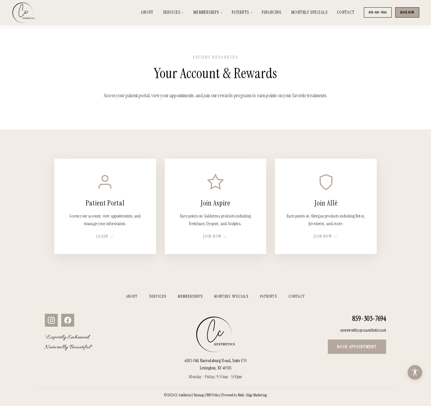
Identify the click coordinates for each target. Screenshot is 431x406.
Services (172, 12)
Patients (240, 12)
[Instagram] (51, 320)
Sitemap (199, 395)
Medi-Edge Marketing (252, 395)
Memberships (206, 12)
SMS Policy (213, 395)
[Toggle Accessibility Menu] (415, 372)
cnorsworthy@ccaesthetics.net (363, 330)
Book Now (407, 12)
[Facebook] (67, 320)
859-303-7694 (378, 12)
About (147, 12)
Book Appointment (357, 346)
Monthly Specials (309, 12)
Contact (345, 12)
